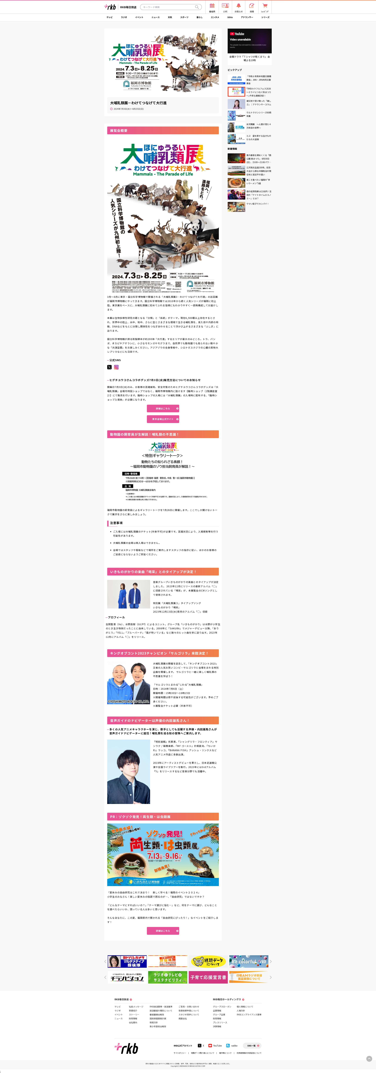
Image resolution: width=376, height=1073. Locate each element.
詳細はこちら (163, 408)
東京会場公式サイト (163, 419)
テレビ (109, 17)
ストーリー (134, 1014)
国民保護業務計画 (158, 1018)
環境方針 (154, 1022)
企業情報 (217, 1010)
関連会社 (183, 1018)
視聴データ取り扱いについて (202, 1053)
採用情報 (133, 1018)
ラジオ (124, 17)
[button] (105, 961)
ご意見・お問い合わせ (189, 1006)
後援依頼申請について (189, 1010)
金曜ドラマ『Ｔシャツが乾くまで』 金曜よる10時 (249, 58)
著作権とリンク (225, 1053)
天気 (170, 17)
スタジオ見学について (189, 1014)
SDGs (230, 17)
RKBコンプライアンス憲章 (249, 1014)
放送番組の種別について (161, 1010)
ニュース (156, 17)
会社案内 (133, 1022)
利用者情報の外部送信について (249, 1053)
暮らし (200, 17)
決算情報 (217, 1026)
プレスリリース (220, 1022)
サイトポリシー (180, 1053)
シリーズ (265, 17)
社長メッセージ (136, 1006)
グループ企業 (219, 1014)
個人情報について (245, 1006)
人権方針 (241, 1010)
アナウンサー (247, 17)
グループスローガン (222, 1006)
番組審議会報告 (157, 1014)
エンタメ (215, 17)
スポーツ (184, 17)
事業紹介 (133, 1010)
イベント (139, 17)
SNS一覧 (251, 1045)
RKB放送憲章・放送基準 (161, 1006)
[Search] (197, 7)
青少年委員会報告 (158, 1026)
